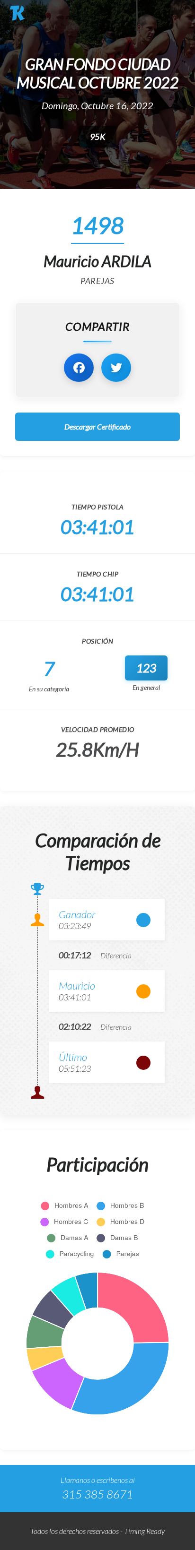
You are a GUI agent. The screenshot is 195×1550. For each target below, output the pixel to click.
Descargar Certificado (97, 426)
